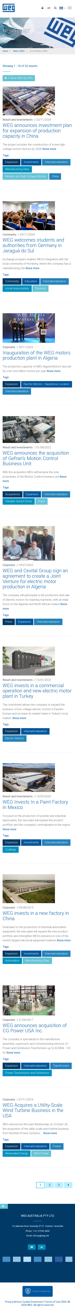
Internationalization (56, 162)
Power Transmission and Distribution (27, 1072)
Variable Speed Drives (18, 501)
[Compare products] (48, 8)
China (55, 176)
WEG (7, 8)
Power (57, 1146)
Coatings (10, 849)
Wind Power (41, 1153)
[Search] (55, 8)
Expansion (11, 162)
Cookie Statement (33, 1301)
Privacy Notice (13, 1301)
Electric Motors (14, 738)
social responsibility (17, 288)
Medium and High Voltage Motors (25, 176)
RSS (64, 1301)
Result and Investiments (18, 119)
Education (31, 281)
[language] (62, 8)
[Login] (42, 8)
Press (41, 501)
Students (40, 288)
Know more (49, 149)
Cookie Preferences (41, 1291)
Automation (12, 960)
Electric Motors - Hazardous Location (46, 384)
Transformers (61, 1065)
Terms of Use (52, 1301)
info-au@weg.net (41, 1236)
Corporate (9, 347)
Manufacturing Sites (17, 169)
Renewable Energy (16, 1153)
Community (9, 234)
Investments (31, 162)
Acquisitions (12, 494)
